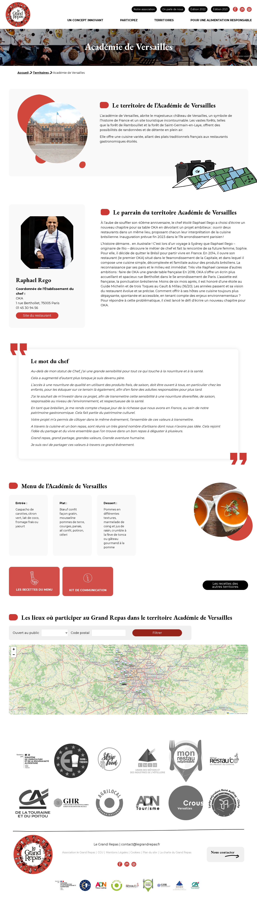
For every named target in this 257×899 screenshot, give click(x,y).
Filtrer (157, 633)
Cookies (135, 852)
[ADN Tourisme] (101, 885)
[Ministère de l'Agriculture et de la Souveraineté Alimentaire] (65, 885)
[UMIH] (179, 885)
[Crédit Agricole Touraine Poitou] (195, 885)
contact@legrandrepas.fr (140, 844)
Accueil (23, 72)
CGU (100, 852)
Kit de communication (87, 590)
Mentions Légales (117, 852)
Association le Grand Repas (78, 852)
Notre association (144, 9)
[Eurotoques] (85, 885)
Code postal (80, 633)
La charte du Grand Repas (175, 852)
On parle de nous (172, 9)
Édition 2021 (220, 9)
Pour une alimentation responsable (221, 20)
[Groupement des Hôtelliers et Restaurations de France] (163, 885)
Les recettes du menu (34, 589)
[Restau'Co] (132, 885)
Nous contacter (222, 852)
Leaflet (231, 713)
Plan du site (150, 852)
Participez (129, 20)
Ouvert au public (26, 633)
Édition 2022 (198, 9)
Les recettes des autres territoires (225, 585)
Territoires (164, 20)
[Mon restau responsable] (148, 885)
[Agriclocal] (116, 885)
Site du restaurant (37, 315)
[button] (132, 678)
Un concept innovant (85, 20)
